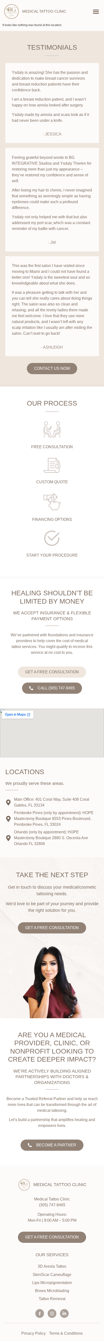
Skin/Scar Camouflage (52, 1275)
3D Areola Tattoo (52, 1266)
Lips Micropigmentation (52, 1283)
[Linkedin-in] (64, 1313)
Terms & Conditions (66, 1333)
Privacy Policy (33, 1333)
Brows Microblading (52, 1291)
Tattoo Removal (52, 1299)
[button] (96, 12)
